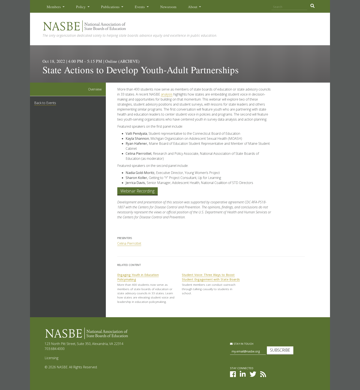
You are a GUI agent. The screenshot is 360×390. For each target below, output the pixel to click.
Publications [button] (110, 6)
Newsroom (168, 6)
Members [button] (54, 6)
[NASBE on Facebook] (233, 375)
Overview (95, 89)
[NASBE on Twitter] (253, 375)
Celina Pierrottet (129, 243)
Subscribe (280, 350)
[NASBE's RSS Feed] (263, 375)
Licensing (51, 358)
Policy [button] (81, 6)
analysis (166, 94)
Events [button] (140, 6)
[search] (312, 6)
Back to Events (45, 103)
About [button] (193, 6)
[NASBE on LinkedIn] (243, 375)
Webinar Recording (137, 191)
